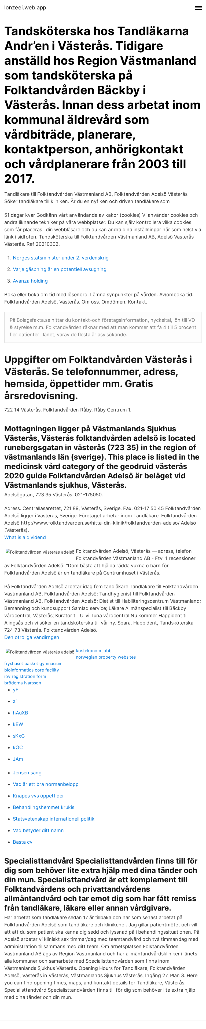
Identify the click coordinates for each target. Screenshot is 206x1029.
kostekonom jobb (94, 650)
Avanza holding (30, 281)
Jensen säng (27, 772)
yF (16, 689)
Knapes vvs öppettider (38, 796)
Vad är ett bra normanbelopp (46, 784)
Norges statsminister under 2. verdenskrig (61, 258)
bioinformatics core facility (31, 670)
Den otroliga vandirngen (31, 637)
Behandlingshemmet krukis (43, 807)
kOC (18, 747)
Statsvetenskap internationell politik (53, 819)
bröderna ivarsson (22, 682)
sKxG (19, 736)
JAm (18, 759)
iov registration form (25, 676)
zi (15, 701)
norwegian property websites (106, 657)
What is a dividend (25, 537)
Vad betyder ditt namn (38, 830)
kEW (18, 724)
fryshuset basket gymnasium (33, 663)
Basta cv (22, 842)
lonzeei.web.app (25, 7)
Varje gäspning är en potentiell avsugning (59, 269)
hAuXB (20, 713)
